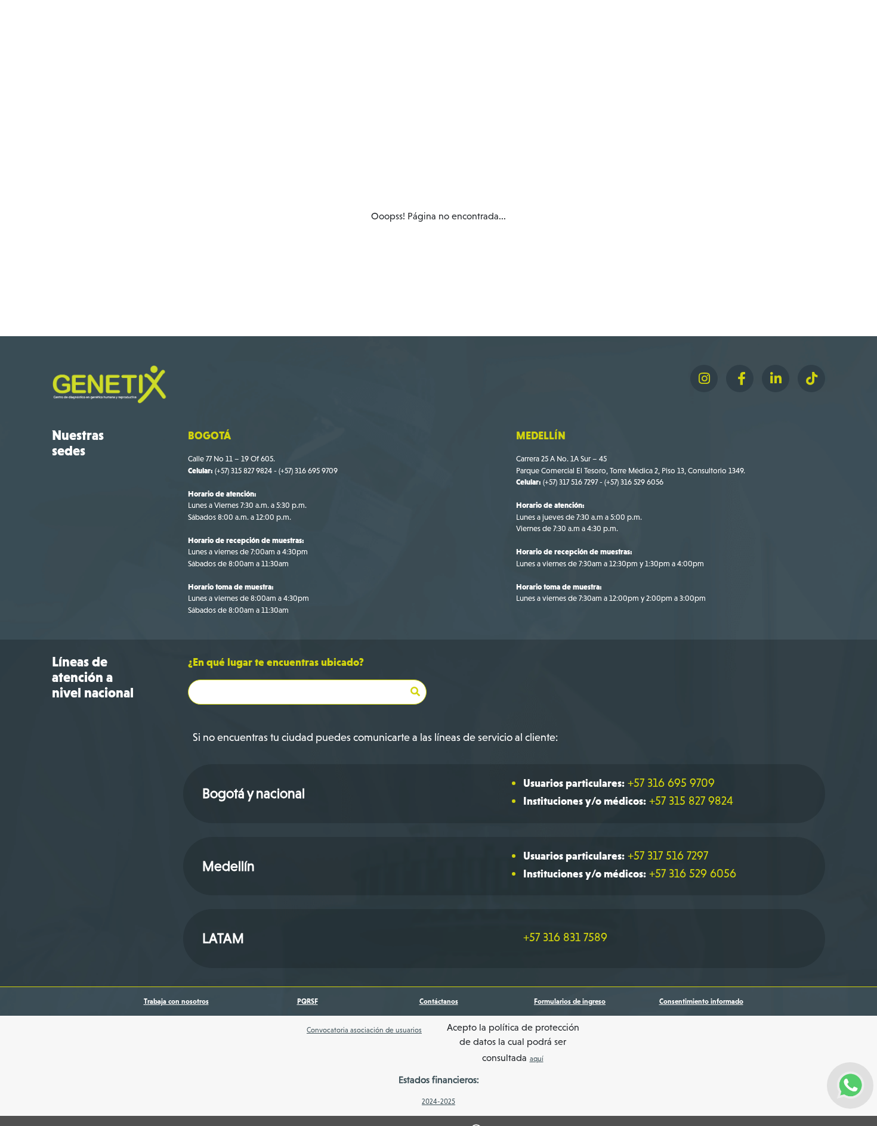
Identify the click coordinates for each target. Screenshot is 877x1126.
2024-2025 (438, 1101)
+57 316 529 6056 (692, 873)
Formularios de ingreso (570, 1001)
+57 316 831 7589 (565, 937)
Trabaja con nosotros (176, 1001)
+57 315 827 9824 (691, 800)
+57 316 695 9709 (671, 783)
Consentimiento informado (701, 1001)
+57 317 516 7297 (668, 855)
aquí (537, 1058)
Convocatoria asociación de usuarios (364, 1030)
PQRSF (307, 1001)
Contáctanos (438, 1001)
